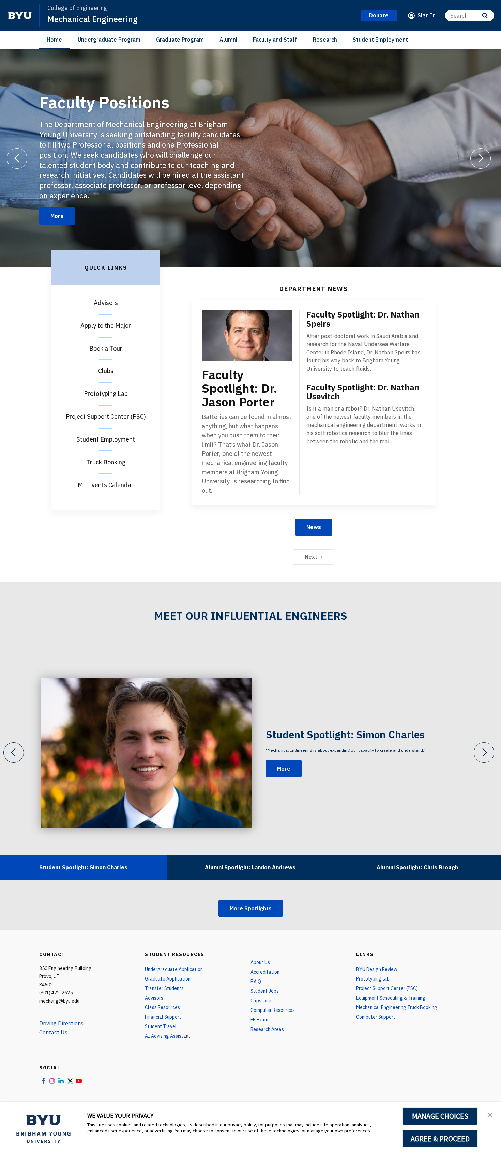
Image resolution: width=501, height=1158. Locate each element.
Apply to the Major (105, 325)
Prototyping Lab (106, 394)
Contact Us (53, 1032)
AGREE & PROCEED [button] (440, 1138)
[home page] (20, 15)
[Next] (480, 158)
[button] (490, 1114)
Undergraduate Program (109, 39)
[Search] (485, 15)
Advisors (106, 303)
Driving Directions (61, 1023)
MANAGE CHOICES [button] (440, 1116)
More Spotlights (251, 908)
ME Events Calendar (106, 485)
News (313, 527)
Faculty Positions (104, 102)
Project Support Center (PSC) (106, 416)
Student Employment (380, 39)
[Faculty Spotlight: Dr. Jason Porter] (247, 335)
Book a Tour (105, 348)
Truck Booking (105, 462)
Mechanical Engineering (92, 19)
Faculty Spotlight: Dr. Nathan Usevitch (363, 392)
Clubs (105, 371)
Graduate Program (180, 39)
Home (54, 39)
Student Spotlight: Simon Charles (345, 734)
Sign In (427, 15)
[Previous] (17, 158)
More (57, 216)
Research (325, 39)
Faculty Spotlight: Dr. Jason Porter (239, 388)
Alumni (228, 39)
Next (311, 556)
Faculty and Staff (275, 39)
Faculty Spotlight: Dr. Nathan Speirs (363, 319)
